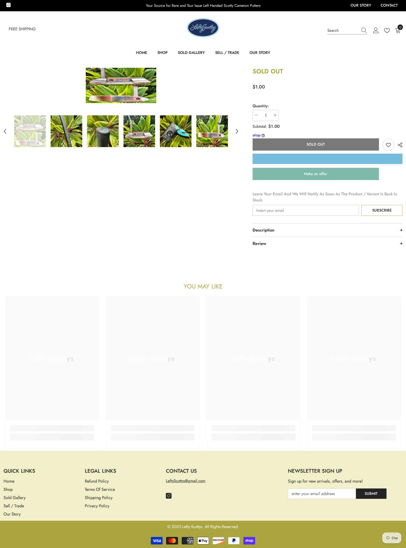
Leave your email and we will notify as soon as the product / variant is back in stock (325, 197)
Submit (371, 493)
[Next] (237, 131)
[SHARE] (398, 145)
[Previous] (4, 131)
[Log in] (376, 30)
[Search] (347, 30)
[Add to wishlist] (388, 145)
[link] (52, 428)
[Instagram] (8, 5)
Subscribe (382, 210)
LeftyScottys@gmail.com (185, 481)
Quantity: (261, 106)
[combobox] (342, 30)
